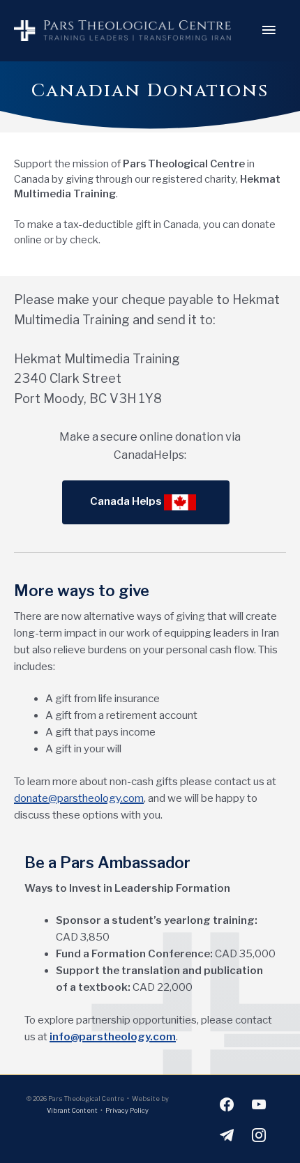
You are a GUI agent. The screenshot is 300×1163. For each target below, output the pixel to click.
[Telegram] (226, 1134)
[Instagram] (258, 1134)
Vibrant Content (72, 1110)
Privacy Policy (127, 1110)
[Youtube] (258, 1103)
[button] (146, 502)
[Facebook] (226, 1103)
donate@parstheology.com (79, 798)
